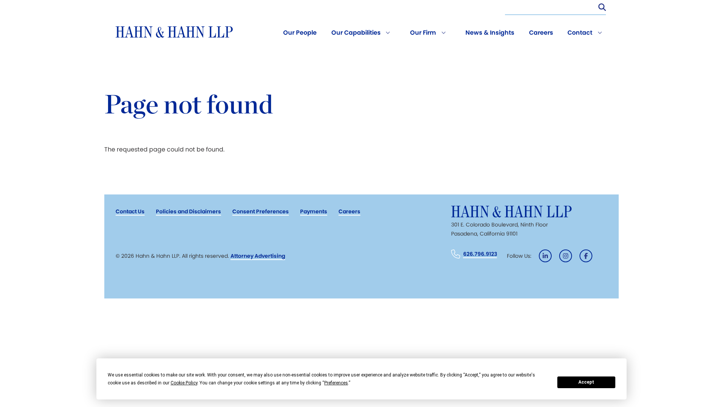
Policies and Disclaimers (188, 211)
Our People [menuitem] (300, 32)
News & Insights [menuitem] (489, 32)
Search (602, 7)
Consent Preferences (260, 211)
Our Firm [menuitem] (423, 32)
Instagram (565, 255)
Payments (313, 211)
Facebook (586, 255)
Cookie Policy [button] (184, 383)
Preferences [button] (336, 383)
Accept (586, 382)
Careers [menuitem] (541, 32)
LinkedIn (545, 255)
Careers (349, 211)
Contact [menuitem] (579, 32)
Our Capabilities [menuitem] (356, 32)
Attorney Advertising (257, 256)
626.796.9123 (480, 254)
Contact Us (130, 211)
